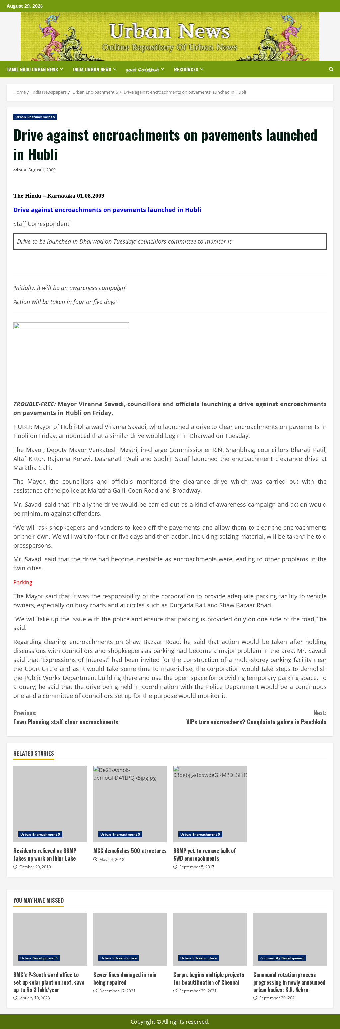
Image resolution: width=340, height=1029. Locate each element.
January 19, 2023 (34, 998)
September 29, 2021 (198, 990)
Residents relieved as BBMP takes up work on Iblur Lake (50, 804)
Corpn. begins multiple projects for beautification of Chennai (210, 939)
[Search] (331, 69)
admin (19, 170)
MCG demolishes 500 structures (130, 804)
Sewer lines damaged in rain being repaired (130, 939)
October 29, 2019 (35, 867)
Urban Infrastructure (118, 958)
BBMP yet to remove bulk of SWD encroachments (210, 804)
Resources (186, 69)
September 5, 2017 (196, 867)
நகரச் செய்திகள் (142, 69)
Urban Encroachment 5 (35, 116)
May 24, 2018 (111, 859)
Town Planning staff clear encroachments (65, 717)
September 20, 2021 (278, 998)
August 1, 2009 (42, 170)
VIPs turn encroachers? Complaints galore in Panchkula (256, 717)
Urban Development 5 (39, 958)
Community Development (282, 958)
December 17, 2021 (117, 990)
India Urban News (92, 69)
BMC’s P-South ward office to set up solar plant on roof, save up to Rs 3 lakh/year (50, 939)
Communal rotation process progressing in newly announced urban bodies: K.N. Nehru (290, 939)
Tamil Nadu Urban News (32, 69)
